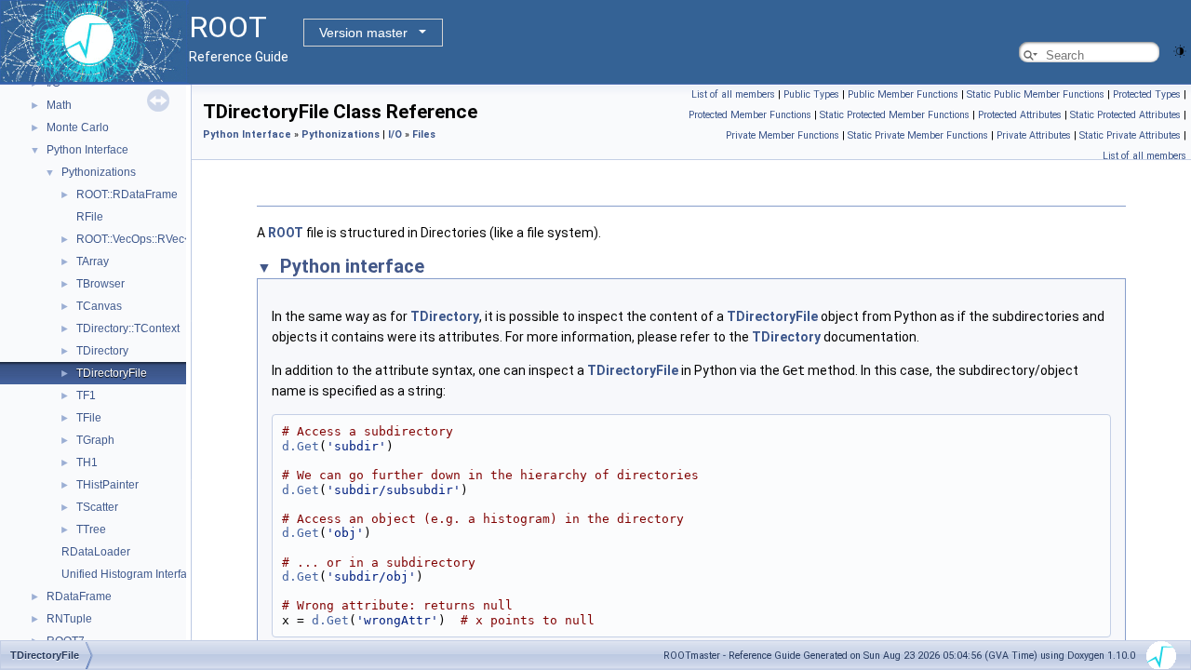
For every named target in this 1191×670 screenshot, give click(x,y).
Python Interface (87, 149)
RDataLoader (95, 551)
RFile (89, 216)
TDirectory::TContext (128, 328)
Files (423, 134)
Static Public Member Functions (1035, 94)
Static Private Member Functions (918, 135)
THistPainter (107, 484)
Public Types (811, 94)
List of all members (733, 94)
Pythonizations (98, 172)
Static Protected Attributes (1125, 115)
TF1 (86, 395)
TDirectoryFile (111, 373)
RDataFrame (79, 596)
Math (59, 105)
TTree (91, 529)
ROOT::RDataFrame (127, 194)
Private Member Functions (782, 135)
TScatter (97, 507)
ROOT (285, 232)
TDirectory (102, 350)
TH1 (87, 462)
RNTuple (69, 618)
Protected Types (1147, 94)
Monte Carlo (78, 127)
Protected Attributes (1020, 115)
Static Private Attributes (1130, 135)
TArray (92, 261)
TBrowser (100, 283)
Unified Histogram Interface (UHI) (145, 574)
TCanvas (99, 306)
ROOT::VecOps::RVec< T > (142, 239)
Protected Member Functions (750, 115)
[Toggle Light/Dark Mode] (1179, 50)
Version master (363, 32)
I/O (395, 134)
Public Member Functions (903, 94)
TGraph (95, 440)
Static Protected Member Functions (895, 115)
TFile (88, 417)
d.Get (300, 446)
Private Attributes (1034, 135)
